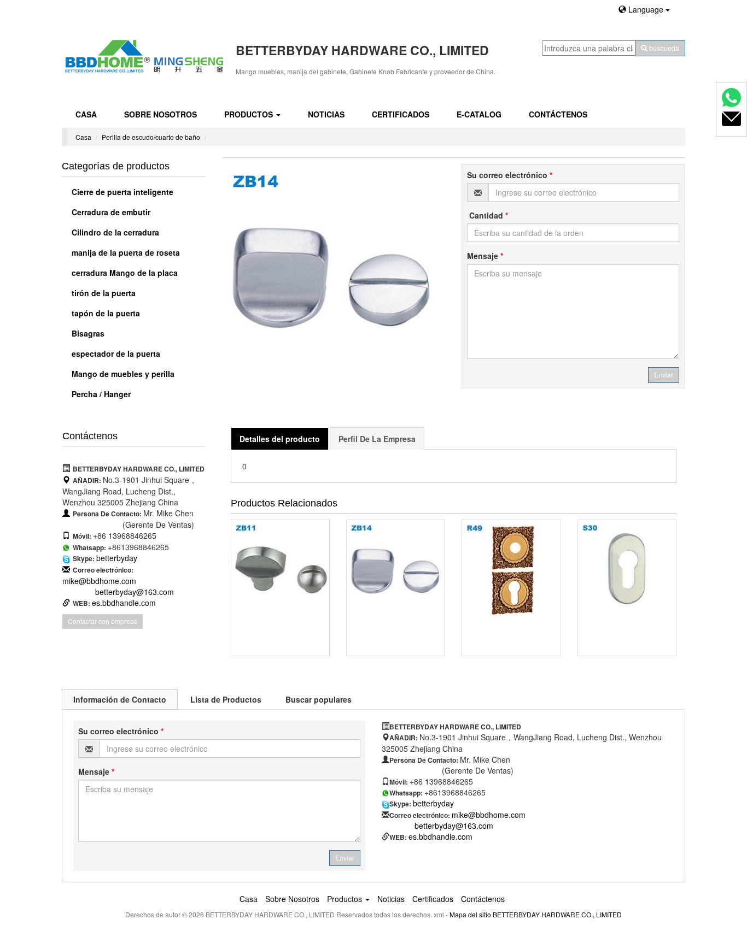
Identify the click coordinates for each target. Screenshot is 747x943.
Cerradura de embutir (109, 212)
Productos (249, 114)
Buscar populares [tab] (318, 699)
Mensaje (485, 255)
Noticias (326, 114)
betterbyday (116, 557)
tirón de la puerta (102, 292)
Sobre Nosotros (160, 114)
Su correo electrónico (509, 174)
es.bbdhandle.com (124, 602)
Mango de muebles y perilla (121, 373)
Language (646, 9)
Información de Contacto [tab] (119, 699)
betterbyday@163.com (134, 591)
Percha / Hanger (100, 393)
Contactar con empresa (102, 621)
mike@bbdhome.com (99, 580)
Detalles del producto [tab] (280, 438)
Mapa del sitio (470, 914)
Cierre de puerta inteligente (121, 191)
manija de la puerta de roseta (124, 252)
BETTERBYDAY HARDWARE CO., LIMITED (557, 914)
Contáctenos (558, 114)
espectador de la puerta (114, 353)
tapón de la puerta (104, 313)
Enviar (663, 374)
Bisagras (86, 333)
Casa (86, 114)
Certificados (400, 114)
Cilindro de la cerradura (114, 232)
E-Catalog (479, 114)
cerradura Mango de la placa (123, 272)
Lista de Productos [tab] (225, 699)
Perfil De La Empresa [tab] (377, 438)
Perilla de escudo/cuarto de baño (151, 137)
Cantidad (487, 215)
